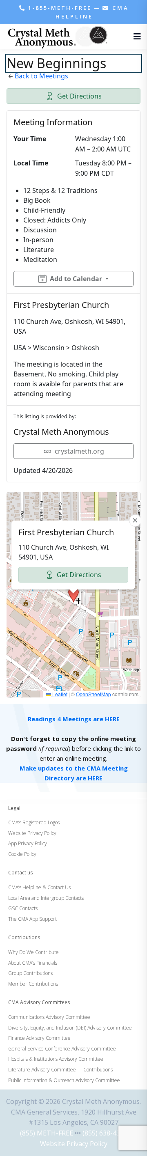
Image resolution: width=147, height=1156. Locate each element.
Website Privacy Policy (73, 1143)
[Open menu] (135, 36)
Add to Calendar (76, 278)
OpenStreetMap (93, 693)
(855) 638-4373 (104, 1133)
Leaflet (59, 693)
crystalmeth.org (79, 451)
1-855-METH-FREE (60, 7)
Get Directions (79, 96)
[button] (73, 595)
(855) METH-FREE (46, 1133)
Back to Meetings (41, 75)
